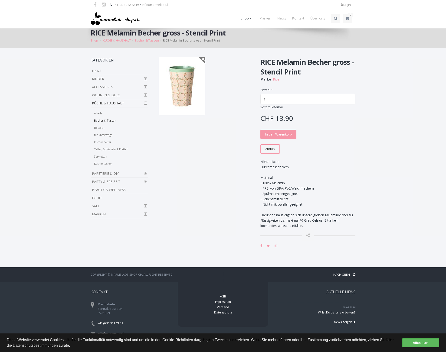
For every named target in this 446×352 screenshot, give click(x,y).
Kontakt (298, 18)
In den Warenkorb (278, 134)
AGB (223, 296)
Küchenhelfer (102, 142)
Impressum (223, 302)
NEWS (96, 70)
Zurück (270, 149)
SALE (96, 206)
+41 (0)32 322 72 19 (126, 5)
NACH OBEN (342, 274)
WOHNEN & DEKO (106, 95)
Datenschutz (223, 312)
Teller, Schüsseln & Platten (111, 149)
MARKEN (99, 214)
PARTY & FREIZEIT (106, 181)
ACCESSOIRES (102, 87)
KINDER (98, 79)
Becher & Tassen (105, 121)
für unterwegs (103, 135)
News (281, 18)
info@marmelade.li (155, 5)
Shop (245, 18)
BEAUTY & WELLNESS (109, 189)
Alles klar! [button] (421, 343)
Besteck (99, 128)
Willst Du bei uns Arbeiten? (336, 312)
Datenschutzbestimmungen (35, 345)
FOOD (97, 198)
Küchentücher (103, 164)
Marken (265, 18)
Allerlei (98, 113)
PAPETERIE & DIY (105, 173)
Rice (276, 79)
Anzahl (266, 90)
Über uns (317, 18)
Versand (223, 307)
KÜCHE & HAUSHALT (108, 103)
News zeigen (343, 322)
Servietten (100, 156)
